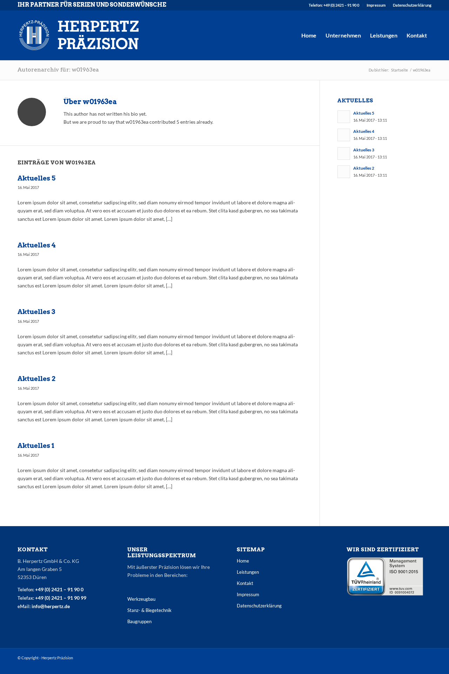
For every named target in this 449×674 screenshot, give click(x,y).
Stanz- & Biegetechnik (149, 610)
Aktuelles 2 (36, 379)
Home (243, 561)
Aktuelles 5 (36, 178)
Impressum (376, 5)
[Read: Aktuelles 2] (343, 171)
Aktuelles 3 (36, 312)
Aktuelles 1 (36, 446)
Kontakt (245, 583)
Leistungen (248, 572)
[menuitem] (334, 5)
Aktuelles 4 (36, 245)
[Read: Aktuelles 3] (343, 153)
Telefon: (26, 589)
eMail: (25, 606)
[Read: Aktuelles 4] (343, 135)
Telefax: (26, 598)
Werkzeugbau (141, 599)
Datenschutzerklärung (412, 5)
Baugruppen (139, 621)
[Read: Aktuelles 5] (343, 116)
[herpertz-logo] (79, 35)
